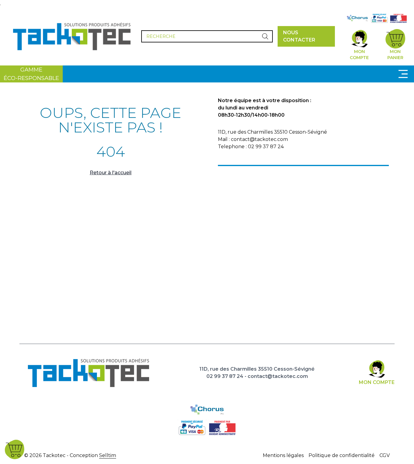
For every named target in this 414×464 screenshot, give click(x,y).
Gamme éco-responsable (31, 74)
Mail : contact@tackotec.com (253, 139)
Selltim (107, 455)
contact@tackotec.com (278, 376)
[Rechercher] (265, 36)
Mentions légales (283, 455)
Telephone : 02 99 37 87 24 (251, 146)
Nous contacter (299, 36)
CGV (384, 455)
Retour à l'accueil (111, 172)
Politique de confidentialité (342, 455)
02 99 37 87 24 (224, 376)
